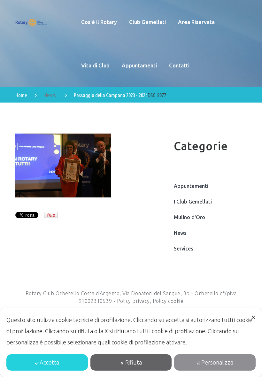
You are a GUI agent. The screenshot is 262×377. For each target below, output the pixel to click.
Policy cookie (168, 301)
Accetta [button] (49, 362)
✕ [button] (253, 317)
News (49, 95)
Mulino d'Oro (189, 217)
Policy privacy (133, 301)
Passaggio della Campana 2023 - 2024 (111, 95)
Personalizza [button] (217, 362)
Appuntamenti (191, 186)
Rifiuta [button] (133, 362)
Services (183, 248)
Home (21, 95)
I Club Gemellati (193, 201)
